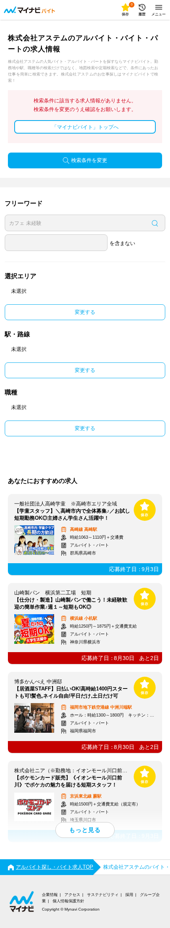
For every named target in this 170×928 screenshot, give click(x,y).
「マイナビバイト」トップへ (85, 127)
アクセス (72, 894)
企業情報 (50, 894)
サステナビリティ (103, 894)
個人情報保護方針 (68, 901)
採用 (129, 894)
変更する (85, 312)
